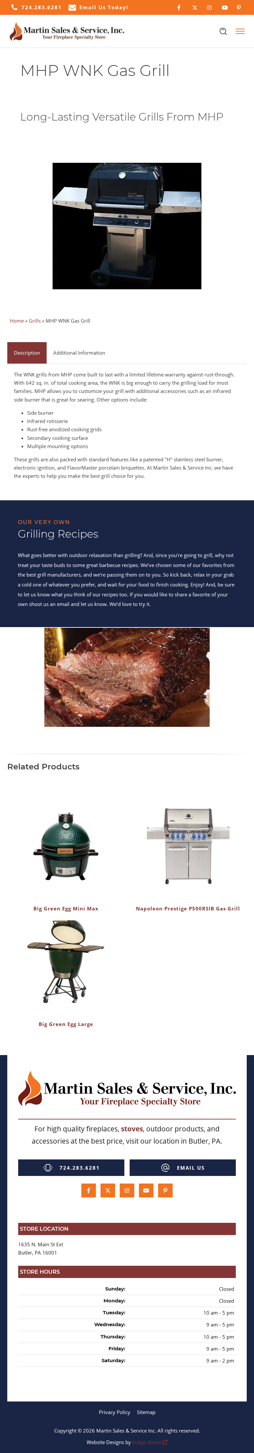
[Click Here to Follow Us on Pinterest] (239, 7)
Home (17, 320)
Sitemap (146, 1412)
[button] (36, 7)
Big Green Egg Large (66, 1024)
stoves (132, 1128)
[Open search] (223, 31)
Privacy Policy (114, 1412)
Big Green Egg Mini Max (66, 908)
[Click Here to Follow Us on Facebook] (179, 7)
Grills (35, 320)
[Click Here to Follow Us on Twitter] (194, 7)
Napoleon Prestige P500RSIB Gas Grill (188, 908)
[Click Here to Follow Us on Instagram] (209, 7)
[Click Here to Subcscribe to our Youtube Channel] (224, 7)
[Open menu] (240, 31)
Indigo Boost (146, 1442)
